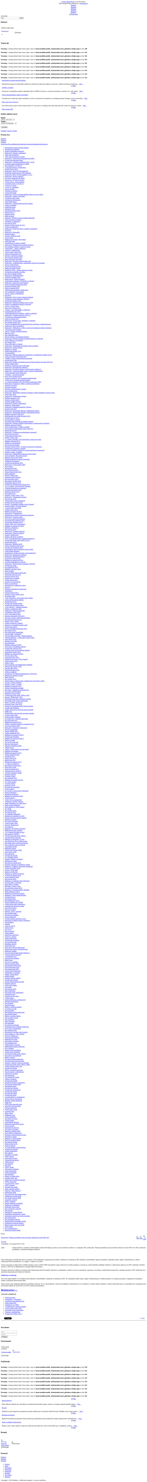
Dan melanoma (9, 643)
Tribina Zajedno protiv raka (13, 1066)
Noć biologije (9, 1003)
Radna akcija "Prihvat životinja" (15, 279)
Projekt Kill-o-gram (11, 1109)
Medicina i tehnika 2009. (12, 1131)
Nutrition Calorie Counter (9, 131)
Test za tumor (9, 238)
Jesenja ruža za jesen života (13, 1099)
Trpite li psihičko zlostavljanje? (11, 1422)
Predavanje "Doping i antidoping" (15, 153)
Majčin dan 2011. (10, 760)
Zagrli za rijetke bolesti (12, 400)
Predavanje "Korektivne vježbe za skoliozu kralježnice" (22, 384)
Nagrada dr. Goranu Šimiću (13, 1212)
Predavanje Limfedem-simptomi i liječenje (18, 407)
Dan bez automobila (11, 729)
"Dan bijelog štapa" (11, 202)
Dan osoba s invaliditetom (13, 1055)
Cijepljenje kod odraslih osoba (14, 1301)
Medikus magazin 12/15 (12, 398)
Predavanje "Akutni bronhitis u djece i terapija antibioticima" (24, 371)
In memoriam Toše (11, 360)
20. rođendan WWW (11, 857)
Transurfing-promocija (12, 1160)
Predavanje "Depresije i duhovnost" (16, 728)
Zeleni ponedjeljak (10, 938)
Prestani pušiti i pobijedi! (12, 717)
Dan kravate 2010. (10, 879)
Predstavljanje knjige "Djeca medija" (16, 659)
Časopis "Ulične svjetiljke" (13, 683)
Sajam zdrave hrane (11, 1158)
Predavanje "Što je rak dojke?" (14, 326)
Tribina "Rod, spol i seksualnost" (15, 524)
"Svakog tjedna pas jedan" (13, 508)
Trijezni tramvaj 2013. (12, 592)
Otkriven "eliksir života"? (13, 1191)
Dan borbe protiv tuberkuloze (14, 992)
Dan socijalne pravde (11, 1018)
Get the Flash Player (68, 2)
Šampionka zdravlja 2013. (13, 483)
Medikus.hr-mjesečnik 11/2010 (14, 839)
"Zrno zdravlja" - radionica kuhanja (16, 607)
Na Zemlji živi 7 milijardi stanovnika (16, 719)
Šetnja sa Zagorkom (11, 583)
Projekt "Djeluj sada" (11, 438)
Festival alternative (11, 792)
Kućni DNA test (10, 946)
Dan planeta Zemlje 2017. (13, 322)
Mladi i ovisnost (10, 1057)
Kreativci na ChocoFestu (12, 582)
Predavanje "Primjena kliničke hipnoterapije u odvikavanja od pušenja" (27, 423)
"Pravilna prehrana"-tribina (13, 773)
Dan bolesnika (9, 1023)
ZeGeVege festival (10, 908)
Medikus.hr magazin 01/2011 (14, 796)
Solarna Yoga (9, 928)
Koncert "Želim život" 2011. (14, 697)
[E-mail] (144, 1239)
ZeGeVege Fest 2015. (12, 434)
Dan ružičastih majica (11, 335)
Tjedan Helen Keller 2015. (13, 436)
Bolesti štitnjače (7, 1400)
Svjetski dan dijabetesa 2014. (14, 463)
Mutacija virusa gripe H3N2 (13, 457)
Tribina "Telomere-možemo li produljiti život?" (19, 724)
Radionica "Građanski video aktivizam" (17, 881)
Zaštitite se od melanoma (12, 443)
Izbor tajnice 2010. (11, 852)
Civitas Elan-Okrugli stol (12, 971)
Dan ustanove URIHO (12, 834)
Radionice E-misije (11, 861)
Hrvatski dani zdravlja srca (13, 620)
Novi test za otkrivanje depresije (15, 519)
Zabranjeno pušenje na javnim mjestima (17, 1216)
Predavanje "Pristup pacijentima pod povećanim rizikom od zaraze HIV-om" (29, 362)
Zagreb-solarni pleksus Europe (14, 982)
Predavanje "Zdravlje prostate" (14, 533)
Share (143, 1318)
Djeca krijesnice (10, 1021)
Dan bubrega (9, 1164)
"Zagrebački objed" (11, 846)
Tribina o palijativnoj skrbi (13, 609)
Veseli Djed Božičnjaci (12, 1037)
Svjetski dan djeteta (11, 1068)
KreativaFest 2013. (11, 542)
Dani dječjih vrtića (10, 639)
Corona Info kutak (10, 193)
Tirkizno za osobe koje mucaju (14, 874)
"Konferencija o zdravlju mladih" (15, 243)
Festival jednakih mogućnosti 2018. (16, 284)
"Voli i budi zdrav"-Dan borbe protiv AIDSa (19, 598)
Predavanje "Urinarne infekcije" (15, 531)
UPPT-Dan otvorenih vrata (13, 1104)
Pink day (7, 587)
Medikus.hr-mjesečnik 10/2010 (14, 893)
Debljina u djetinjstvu (11, 528)
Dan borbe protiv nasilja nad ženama (16, 701)
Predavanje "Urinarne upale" (14, 517)
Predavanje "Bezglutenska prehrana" (16, 367)
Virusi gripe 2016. (10, 394)
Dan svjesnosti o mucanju (13, 1209)
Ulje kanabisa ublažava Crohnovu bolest (17, 247)
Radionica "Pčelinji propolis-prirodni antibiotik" (20, 218)
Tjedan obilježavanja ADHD (14, 902)
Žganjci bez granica (11, 627)
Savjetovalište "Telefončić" (13, 634)
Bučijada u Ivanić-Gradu (12, 886)
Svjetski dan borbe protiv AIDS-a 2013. (17, 540)
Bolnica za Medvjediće (12, 1176)
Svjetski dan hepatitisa (12, 737)
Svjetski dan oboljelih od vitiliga (15, 272)
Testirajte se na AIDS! (12, 1305)
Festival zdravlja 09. (11, 1144)
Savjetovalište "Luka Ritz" (13, 883)
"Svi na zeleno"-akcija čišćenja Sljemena (17, 486)
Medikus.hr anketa (10, 819)
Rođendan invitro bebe (12, 1207)
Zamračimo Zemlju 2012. (13, 652)
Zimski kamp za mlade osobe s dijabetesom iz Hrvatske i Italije (24, 681)
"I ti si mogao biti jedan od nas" (15, 832)
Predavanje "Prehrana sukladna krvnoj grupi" (19, 302)
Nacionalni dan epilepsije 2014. (15, 520)
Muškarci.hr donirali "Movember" (15, 239)
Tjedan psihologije (10, 1173)
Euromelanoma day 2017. (13, 311)
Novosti (10, 144)
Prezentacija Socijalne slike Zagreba (16, 1032)
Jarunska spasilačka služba (13, 746)
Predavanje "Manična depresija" (15, 610)
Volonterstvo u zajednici (12, 973)
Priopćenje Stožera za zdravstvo (15, 1082)
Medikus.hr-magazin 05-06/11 (14, 738)
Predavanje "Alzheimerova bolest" (16, 396)
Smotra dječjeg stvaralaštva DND (15, 1221)
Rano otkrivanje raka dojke (13, 259)
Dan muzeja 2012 (10, 630)
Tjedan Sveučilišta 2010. (12, 868)
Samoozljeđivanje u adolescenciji (15, 1000)
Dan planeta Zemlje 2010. (13, 965)
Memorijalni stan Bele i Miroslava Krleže (18, 699)
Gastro (28, 144)
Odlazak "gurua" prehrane (13, 911)
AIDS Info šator (10, 241)
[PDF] (138, 1238)
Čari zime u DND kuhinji (13, 692)
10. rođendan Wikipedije (12, 814)
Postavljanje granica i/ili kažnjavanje (16, 949)
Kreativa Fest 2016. (11, 385)
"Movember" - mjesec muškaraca (15, 248)
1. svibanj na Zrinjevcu (12, 764)
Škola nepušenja (10, 474)
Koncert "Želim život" (12, 535)
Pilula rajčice (9, 1113)
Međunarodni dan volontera (13, 830)
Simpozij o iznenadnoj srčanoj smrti (16, 625)
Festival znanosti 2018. (12, 288)
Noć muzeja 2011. (10, 812)
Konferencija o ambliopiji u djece (15, 585)
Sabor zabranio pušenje (12, 1189)
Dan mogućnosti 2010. (12, 969)
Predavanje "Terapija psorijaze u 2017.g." (18, 315)
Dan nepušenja (9, 1010)
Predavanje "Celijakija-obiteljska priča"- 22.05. (19, 162)
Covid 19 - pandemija (11, 187)
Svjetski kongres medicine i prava (15, 919)
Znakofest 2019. (10, 209)
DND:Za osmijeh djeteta (12, 1140)
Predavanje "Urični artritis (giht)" (15, 465)
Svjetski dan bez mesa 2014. (14, 502)
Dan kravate (8, 1210)
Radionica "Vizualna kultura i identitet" (17, 890)
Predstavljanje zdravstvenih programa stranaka (19, 713)
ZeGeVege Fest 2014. (12, 470)
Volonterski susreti (10, 1086)
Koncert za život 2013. (12, 576)
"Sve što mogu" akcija (12, 1183)
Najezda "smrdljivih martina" (14, 256)
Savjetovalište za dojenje (12, 420)
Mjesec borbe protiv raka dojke (14, 1225)
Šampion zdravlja (10, 774)
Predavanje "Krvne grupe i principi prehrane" (19, 297)
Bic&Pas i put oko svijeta (13, 569)
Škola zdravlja (9, 677)
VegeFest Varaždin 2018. (13, 277)
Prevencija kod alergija (12, 445)
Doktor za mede (10, 740)
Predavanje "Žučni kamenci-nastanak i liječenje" (20, 564)
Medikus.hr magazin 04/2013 (14, 560)
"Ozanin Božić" (10, 353)
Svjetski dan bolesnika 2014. (14, 522)
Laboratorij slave (10, 994)
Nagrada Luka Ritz (11, 641)
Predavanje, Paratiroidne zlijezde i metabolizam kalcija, (22, 411)
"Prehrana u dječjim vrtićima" (14, 801)
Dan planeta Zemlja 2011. (13, 765)
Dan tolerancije (9, 854)
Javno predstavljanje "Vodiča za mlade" (17, 427)
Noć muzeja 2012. (10, 679)
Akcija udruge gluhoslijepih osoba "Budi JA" (19, 429)
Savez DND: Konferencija (13, 1133)
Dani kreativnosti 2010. (12, 967)
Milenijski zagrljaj (10, 848)
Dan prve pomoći (10, 910)
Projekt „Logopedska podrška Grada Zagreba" (19, 504)
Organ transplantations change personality (15, 95)
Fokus (21, 144)
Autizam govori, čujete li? (13, 771)
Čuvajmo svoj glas (10, 1009)
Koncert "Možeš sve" (11, 1036)
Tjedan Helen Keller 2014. (13, 472)
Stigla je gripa (9, 663)
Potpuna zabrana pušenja (12, 978)
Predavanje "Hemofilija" (12, 232)
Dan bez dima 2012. (11, 668)
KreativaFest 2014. (11, 468)
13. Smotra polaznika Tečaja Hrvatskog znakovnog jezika (23, 382)
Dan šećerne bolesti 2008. (13, 1198)
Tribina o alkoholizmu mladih (14, 688)
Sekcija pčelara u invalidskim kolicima (17, 337)
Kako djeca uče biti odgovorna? (15, 947)
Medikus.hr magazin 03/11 (13, 762)
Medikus (73, 5)
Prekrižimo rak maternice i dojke (15, 1214)
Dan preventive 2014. (11, 479)
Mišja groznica (9, 216)
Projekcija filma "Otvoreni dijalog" (16, 506)
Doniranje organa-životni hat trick (15, 1135)
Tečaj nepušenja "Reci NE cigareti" (16, 456)
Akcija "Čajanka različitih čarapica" (16, 331)
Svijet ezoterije (9, 789)
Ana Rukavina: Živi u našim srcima (16, 841)
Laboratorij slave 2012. (12, 657)
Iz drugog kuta (9, 1111)
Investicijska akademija (12, 149)
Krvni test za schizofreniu (13, 1028)
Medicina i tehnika (10, 951)
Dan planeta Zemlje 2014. (13, 481)
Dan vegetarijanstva (11, 1228)
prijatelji (7, 924)
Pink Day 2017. (10, 333)
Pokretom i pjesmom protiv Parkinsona (17, 365)
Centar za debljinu (10, 205)
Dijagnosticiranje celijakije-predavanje (17, 1027)
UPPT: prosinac (10, 1185)
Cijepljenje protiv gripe (12, 198)
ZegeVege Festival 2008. (12, 1230)
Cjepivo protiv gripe (11, 715)
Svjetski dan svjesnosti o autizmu (15, 448)
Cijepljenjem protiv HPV (13, 612)
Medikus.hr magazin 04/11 (13, 753)
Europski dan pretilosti (12, 958)
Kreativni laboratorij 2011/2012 (15, 616)
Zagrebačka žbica (10, 899)
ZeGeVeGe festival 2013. (13, 558)
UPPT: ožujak (9, 1167)
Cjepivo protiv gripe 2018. (13, 252)
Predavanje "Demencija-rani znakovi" (17, 283)
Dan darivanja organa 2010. (13, 888)
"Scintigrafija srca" (11, 956)
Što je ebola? (9, 466)
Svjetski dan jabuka (11, 1091)
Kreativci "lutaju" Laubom (13, 684)
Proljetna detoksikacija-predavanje (15, 589)
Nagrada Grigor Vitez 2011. (13, 704)
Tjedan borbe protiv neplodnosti (15, 501)
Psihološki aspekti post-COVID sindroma (18, 173)
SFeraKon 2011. (10, 756)
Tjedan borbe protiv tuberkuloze (15, 904)
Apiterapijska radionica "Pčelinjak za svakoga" (19, 281)
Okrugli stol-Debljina (11, 1001)
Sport (32, 144)
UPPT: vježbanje (10, 1201)
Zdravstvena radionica (12, 1169)
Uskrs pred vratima (11, 985)
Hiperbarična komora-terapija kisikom (14, 80)
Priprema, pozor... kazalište (13, 452)
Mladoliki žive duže (11, 1039)
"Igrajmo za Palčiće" (11, 191)
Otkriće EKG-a (9, 212)
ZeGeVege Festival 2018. (13, 266)
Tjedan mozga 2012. (11, 661)
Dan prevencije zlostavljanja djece (15, 1194)
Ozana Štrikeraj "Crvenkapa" (14, 340)
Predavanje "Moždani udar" (13, 544)
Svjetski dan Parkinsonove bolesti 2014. (17, 484)
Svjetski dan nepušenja (12, 940)
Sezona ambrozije (10, 917)
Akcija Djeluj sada (10, 942)
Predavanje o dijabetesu (12, 1205)
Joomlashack (84, 3)
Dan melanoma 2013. (11, 567)
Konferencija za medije (12, 578)
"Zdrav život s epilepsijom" (13, 800)
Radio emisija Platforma (12, 805)
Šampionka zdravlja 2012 (13, 574)
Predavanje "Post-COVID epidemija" (16, 171)
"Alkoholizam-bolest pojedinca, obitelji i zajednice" (21, 313)
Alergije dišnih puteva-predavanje (15, 573)
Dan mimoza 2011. (11, 810)
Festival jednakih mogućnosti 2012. (16, 629)
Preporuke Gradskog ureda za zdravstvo (17, 920)
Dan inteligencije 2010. (12, 901)
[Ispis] (141, 1238)
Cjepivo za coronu (10, 185)
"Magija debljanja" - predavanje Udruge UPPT (19, 638)
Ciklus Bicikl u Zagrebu (12, 1045)
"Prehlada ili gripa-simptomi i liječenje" (17, 299)
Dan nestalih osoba (11, 913)
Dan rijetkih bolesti (11, 1014)
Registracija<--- (9, 1290)
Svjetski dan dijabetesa (12, 708)
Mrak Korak (9, 960)
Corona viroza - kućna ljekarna (14, 182)
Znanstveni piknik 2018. (12, 286)
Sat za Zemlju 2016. (11, 391)
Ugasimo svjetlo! (10, 776)
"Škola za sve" (9, 747)
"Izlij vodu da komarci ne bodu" (15, 157)
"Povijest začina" (10, 783)
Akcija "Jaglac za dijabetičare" (14, 293)
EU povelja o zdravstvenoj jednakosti (16, 791)
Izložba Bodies (9, 976)
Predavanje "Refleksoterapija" (14, 275)
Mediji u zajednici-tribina (13, 1016)
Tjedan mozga (9, 998)
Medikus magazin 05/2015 (13, 425)
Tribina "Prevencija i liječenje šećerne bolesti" (19, 710)
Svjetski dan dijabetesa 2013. (14, 547)
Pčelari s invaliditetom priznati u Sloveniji (18, 304)
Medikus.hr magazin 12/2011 (14, 675)
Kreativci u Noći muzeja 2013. (14, 594)
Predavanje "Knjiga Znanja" (14, 347)
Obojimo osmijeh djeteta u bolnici (15, 389)
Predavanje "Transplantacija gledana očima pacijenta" (22, 346)
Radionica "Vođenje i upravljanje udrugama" (19, 866)
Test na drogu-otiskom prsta (13, 257)
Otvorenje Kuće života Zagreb (14, 1061)
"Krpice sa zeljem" (11, 937)
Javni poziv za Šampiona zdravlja (15, 647)
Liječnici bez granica (11, 1073)
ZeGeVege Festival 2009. (13, 1106)
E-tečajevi (8, 230)
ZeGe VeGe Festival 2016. (13, 376)
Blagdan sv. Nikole (11, 349)
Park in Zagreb (9, 931)
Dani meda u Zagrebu (12, 884)
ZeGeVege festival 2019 (12, 211)
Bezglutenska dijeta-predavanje (14, 1012)
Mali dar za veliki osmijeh (13, 1138)
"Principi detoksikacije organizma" (16, 488)
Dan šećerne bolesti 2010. (13, 863)
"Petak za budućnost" (11, 227)
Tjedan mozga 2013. (11, 580)
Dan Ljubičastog (10, 991)
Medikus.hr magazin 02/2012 (14, 654)
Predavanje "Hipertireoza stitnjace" (16, 555)
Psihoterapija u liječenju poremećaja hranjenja (19, 515)
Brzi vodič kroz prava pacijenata (15, 845)
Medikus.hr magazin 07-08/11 (14, 735)
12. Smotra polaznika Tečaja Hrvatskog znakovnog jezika (23, 439)
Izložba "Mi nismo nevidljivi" (14, 537)
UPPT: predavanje (10, 1182)
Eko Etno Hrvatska (11, 1093)
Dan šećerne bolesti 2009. (13, 1084)
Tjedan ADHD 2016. (11, 364)
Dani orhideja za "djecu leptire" (15, 807)
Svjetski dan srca (10, 897)
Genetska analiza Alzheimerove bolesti (17, 164)
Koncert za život (10, 785)
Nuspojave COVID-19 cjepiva (14, 180)
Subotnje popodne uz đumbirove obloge (17, 865)
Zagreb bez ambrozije (11, 935)
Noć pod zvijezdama (11, 821)
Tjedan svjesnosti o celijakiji (14, 623)
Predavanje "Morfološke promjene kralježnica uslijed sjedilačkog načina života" (30, 393)
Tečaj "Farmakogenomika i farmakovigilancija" (20, 538)
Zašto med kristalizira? (12, 155)
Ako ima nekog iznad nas (13, 837)
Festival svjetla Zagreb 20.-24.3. (15, 225)
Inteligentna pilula (10, 1192)
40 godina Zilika (10, 596)
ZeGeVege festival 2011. (12, 726)
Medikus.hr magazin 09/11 (13, 722)
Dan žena (8, 295)
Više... (81, 84)
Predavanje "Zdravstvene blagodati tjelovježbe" (20, 158)
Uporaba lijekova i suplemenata (15, 1097)
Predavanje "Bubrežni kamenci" (15, 556)
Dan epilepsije (9, 1174)
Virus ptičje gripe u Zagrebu (13, 344)
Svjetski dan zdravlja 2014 (13, 490)
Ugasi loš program (10, 1171)
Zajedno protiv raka (11, 1178)
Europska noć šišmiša (11, 915)
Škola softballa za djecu (12, 892)
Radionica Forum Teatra (12, 693)
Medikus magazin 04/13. (12, 441)
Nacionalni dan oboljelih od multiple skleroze (19, 421)
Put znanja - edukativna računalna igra (17, 690)
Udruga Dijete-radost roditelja (14, 600)
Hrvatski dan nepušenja (12, 787)
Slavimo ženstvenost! (11, 744)
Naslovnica (4, 144)
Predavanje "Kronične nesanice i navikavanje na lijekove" (23, 369)
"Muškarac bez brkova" (12, 461)
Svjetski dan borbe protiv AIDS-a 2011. (17, 695)
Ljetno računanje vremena (13, 220)
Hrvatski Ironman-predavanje (14, 1059)
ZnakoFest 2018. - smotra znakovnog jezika (18, 270)
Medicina (16, 144)
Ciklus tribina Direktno (12, 551)
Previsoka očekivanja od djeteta (15, 178)
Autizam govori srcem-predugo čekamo (17, 650)
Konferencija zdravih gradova (14, 1223)
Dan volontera (9, 1048)
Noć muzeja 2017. (10, 342)
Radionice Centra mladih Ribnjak (15, 895)
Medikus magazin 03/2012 (13, 645)
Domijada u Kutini (11, 1137)
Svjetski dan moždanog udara (14, 605)
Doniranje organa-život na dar (14, 1124)
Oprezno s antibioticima (12, 250)
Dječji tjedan (9, 1227)
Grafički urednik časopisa (13, 402)
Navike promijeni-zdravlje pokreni (15, 818)
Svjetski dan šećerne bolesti (13, 603)
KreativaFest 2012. (11, 601)
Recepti (4, 1408)
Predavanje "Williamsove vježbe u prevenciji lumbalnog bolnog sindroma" (28, 328)
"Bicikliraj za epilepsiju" (12, 221)
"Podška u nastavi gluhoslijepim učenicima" (18, 358)
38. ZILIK (8, 809)
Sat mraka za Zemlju (11, 1155)
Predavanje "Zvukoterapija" (13, 513)
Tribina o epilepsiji (10, 672)
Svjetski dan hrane (10, 1095)
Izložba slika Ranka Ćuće (13, 351)
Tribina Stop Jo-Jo (10, 758)
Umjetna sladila (6, 1352)
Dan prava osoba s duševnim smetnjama (17, 618)
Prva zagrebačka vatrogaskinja (14, 292)
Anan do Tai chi (10, 926)
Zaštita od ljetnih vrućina (12, 268)
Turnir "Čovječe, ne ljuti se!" (14, 702)
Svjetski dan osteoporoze (12, 1090)
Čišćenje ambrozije (11, 1108)
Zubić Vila (8, 1102)
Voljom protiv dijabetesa (12, 1052)
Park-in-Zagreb (9, 1126)
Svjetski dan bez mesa (12, 996)
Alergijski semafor (10, 387)
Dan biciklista (9, 922)
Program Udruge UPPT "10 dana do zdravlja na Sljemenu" (23, 447)
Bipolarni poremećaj (8, 1415)
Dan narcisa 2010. (10, 989)
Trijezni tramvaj (10, 798)
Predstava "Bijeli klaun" (12, 405)
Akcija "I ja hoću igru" (12, 306)
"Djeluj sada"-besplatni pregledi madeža (17, 380)
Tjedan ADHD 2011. (11, 731)
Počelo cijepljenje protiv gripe (14, 546)
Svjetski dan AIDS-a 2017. (13, 301)
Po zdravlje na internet (12, 1025)
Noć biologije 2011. (11, 778)
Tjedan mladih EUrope (12, 755)
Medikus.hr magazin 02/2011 (14, 780)
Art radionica (9, 827)
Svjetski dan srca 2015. (12, 418)
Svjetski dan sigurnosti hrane (14, 160)
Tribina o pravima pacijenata (14, 1070)
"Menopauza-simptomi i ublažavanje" (17, 290)
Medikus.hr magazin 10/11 (13, 686)
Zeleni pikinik (9, 933)
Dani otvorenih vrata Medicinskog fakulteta (18, 665)
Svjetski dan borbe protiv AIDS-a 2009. (17, 1064)
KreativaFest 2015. (11, 430)
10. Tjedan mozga (10, 782)
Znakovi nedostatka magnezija (14, 151)
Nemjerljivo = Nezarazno (13, 1299)
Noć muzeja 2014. (10, 529)
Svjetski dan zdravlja (11, 980)
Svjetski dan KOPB (11, 855)
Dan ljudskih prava (11, 1043)
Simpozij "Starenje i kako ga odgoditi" (17, 1063)
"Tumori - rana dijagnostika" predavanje (17, 310)
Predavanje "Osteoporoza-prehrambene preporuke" (21, 432)
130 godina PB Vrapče (12, 1077)
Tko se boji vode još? (11, 742)
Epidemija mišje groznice (13, 477)
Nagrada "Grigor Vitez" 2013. (14, 495)
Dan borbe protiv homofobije (14, 632)
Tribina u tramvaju (10, 1079)
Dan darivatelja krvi (11, 720)
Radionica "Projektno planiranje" (15, 828)
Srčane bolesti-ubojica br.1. (13, 254)
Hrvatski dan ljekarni (11, 1088)
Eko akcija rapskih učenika (13, 274)
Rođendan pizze (10, 1115)
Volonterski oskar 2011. (12, 670)
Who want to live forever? (10, 102)
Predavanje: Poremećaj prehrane (15, 1180)
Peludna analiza (10, 234)
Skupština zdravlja (10, 944)
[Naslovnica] (73, 14)
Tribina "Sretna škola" (12, 974)
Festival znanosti (10, 1146)
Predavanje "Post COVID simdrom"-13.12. (18, 175)
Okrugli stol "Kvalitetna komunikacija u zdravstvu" (21, 674)
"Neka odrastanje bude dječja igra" (16, 356)
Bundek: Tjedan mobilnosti (13, 1100)
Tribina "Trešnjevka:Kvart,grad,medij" (17, 749)
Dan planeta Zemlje (11, 1142)
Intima (36, 144)
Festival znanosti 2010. (12, 964)
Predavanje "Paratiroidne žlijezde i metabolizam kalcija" (22, 412)
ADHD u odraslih (7, 87)
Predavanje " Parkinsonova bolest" (16, 497)
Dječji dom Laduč (10, 767)
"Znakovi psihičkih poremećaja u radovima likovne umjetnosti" (25, 450)
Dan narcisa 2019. (10, 223)
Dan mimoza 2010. (11, 1030)
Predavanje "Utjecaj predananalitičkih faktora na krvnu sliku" (24, 194)
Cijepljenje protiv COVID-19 (14, 184)
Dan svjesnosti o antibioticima (14, 1072)
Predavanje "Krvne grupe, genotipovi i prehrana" (20, 320)
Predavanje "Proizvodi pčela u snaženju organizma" (21, 229)
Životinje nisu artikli (11, 1187)
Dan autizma (9, 1153)
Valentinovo (8, 591)
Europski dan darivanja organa (14, 906)
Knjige (40, 144)
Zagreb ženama (9, 1005)
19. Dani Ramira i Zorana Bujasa (15, 1147)
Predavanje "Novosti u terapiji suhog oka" (18, 261)
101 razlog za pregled (11, 1129)
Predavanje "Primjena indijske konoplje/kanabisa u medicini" (24, 338)
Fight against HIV (7, 109)
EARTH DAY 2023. (11, 169)
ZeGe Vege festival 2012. (13, 614)
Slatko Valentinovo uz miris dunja (15, 803)
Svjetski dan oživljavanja (12, 200)
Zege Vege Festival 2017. (13, 308)
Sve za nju (8, 929)
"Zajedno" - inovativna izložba (14, 375)
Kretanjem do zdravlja (12, 1128)
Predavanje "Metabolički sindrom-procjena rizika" (20, 454)
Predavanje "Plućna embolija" (14, 176)
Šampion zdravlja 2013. (12, 492)
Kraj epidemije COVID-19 (13, 166)
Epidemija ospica (10, 207)
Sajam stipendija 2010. (12, 877)
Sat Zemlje (8, 987)
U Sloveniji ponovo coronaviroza (15, 167)
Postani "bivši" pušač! (12, 621)
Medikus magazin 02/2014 (13, 511)
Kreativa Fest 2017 (11, 409)
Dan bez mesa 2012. (11, 656)
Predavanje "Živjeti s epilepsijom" (15, 403)
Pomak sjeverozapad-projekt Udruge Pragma (19, 706)
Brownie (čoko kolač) (5, 1444)
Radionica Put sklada (11, 751)
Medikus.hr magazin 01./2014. (14, 526)
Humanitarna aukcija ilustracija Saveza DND (19, 549)
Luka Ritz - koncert (11, 1200)
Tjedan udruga (9, 1120)
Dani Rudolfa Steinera (12, 1122)
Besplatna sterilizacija (11, 794)
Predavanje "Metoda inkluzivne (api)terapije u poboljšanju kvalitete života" (28, 355)
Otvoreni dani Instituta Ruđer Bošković (17, 953)
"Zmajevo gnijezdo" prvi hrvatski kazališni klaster (20, 378)
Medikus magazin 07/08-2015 (14, 414)
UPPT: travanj (9, 1156)
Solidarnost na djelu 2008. (13, 1196)
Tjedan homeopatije (11, 1151)
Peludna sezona (10, 214)
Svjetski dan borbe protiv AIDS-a (15, 836)
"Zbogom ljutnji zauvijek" (13, 955)
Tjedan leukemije (10, 1117)
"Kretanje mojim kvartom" (13, 329)
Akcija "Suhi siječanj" (12, 265)
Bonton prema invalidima (13, 1050)
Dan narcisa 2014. (10, 499)
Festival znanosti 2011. (12, 769)
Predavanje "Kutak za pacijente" (15, 196)
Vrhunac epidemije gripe (12, 236)
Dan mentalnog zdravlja (12, 1219)
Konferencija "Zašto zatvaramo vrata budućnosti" (20, 553)
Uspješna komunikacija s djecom (15, 562)
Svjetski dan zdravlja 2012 (13, 648)
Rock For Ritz (9, 571)
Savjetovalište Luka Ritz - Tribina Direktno (18, 636)
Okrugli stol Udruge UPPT (13, 666)
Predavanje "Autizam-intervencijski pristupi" (19, 203)
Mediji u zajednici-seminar (13, 1007)
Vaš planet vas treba (11, 1119)
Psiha (24, 144)
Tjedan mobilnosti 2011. (12, 733)
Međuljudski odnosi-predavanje (15, 1046)
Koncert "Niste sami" (11, 870)
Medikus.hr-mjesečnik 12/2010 (14, 816)
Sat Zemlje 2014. (10, 493)
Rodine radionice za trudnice (14, 1203)
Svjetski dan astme (10, 565)
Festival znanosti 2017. (12, 319)
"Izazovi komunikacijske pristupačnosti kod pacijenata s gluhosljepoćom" (28, 324)
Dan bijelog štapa (10, 1218)
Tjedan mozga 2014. (11, 510)
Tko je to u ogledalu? (11, 962)
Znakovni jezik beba (11, 872)
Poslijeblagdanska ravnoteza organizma (17, 459)
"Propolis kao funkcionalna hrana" (16, 317)
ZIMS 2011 (8, 711)
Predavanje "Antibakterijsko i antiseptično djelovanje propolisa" (25, 263)
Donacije (45, 144)
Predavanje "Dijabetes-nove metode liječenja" (19, 245)
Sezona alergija (9, 189)
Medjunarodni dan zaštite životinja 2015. (17, 416)
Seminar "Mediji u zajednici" (14, 859)
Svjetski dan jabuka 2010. (13, 875)
